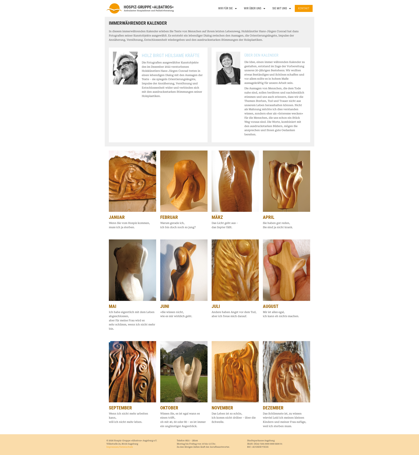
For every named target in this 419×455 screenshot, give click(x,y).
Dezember (273, 408)
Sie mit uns (279, 8)
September (120, 408)
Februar (169, 217)
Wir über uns (252, 8)
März (217, 217)
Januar (117, 217)
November (222, 408)
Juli (216, 306)
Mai (112, 306)
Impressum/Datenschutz (119, 447)
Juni (164, 306)
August (270, 306)
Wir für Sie (225, 8)
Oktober (169, 408)
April (268, 217)
